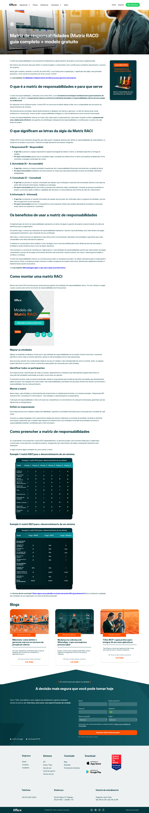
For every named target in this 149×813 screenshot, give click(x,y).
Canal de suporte (49, 771)
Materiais (67, 765)
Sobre (66, 5)
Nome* (81, 701)
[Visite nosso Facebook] (103, 810)
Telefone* (111, 708)
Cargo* (110, 716)
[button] (16, 738)
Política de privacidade (132, 810)
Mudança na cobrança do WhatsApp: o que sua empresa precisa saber (72, 642)
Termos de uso (48, 774)
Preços (35, 5)
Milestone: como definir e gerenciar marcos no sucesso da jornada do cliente (27, 642)
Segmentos (24, 5)
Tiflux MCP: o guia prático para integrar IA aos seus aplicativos (118, 641)
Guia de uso (47, 768)
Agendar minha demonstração (108, 732)
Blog (65, 762)
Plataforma (44, 5)
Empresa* (82, 708)
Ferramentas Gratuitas (72, 768)
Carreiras (25, 765)
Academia (25, 768)
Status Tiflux (47, 765)
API (44, 762)
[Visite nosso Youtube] (96, 810)
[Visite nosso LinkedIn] (92, 810)
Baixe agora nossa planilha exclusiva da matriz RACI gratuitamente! (59, 593)
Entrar (114, 5)
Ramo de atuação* (84, 716)
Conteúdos (55, 5)
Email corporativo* (114, 701)
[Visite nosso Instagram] (100, 810)
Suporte (121, 5)
